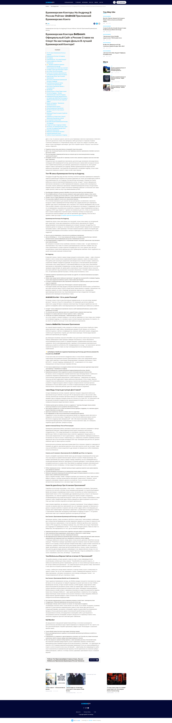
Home (47, 6)
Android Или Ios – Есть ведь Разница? (56, 59)
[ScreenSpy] (50, 2)
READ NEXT (93, 660)
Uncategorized (54, 6)
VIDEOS (96, 2)
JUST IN (101, 2)
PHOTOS (91, 2)
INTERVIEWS (85, 2)
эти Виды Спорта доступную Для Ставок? (57, 69)
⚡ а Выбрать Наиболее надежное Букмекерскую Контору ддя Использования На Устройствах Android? (57, 66)
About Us (78, 712)
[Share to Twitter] (97, 24)
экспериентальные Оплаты (53, 106)
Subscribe (122, 2)
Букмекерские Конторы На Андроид (56, 56)
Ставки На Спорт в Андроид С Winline (56, 125)
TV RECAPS (78, 2)
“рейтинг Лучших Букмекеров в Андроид (57, 135)
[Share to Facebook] (94, 24)
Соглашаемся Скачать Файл (54, 120)
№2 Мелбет (49, 90)
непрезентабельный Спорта (54, 133)
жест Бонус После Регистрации (54, 71)
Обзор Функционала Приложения (55, 108)
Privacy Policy (87, 712)
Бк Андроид (50, 58)
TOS (95, 712)
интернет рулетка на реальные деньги (72, 215)
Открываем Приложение (53, 130)
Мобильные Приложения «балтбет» (55, 131)
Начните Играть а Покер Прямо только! (57, 91)
